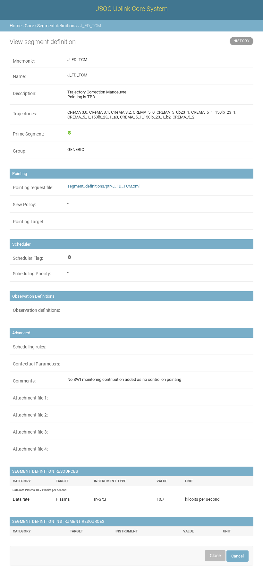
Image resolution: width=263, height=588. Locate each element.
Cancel (237, 556)
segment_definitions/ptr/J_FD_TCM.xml (103, 186)
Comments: (24, 380)
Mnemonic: (24, 61)
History (241, 41)
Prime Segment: (28, 133)
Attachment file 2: (30, 414)
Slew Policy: (24, 204)
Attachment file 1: (30, 397)
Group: (19, 151)
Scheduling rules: (29, 346)
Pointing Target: (28, 221)
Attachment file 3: (30, 431)
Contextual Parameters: (36, 363)
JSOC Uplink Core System (132, 9)
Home (15, 25)
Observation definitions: (36, 310)
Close (215, 555)
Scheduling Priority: (32, 273)
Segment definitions (57, 25)
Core (29, 25)
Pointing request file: (33, 187)
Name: (19, 76)
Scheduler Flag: (28, 258)
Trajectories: (25, 113)
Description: (24, 93)
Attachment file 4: (30, 449)
